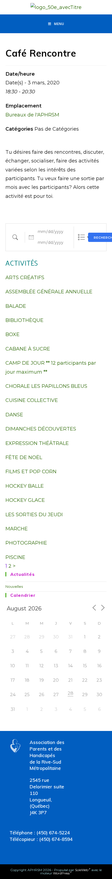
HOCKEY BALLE (24, 486)
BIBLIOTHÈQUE (24, 320)
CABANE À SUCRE (27, 349)
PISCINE (15, 557)
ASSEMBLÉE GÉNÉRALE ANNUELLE (48, 292)
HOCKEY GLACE (25, 500)
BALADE (15, 306)
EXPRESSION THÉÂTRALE (37, 443)
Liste (81, 237)
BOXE (12, 334)
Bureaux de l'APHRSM (32, 115)
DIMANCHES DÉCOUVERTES (40, 429)
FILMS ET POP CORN (31, 472)
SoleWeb (81, 870)
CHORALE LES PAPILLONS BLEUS (46, 386)
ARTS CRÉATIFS (24, 278)
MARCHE (16, 529)
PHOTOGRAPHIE (26, 543)
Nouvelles (14, 586)
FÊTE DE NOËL (23, 457)
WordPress (61, 873)
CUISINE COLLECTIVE (31, 400)
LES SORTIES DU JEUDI (34, 515)
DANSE (14, 415)
